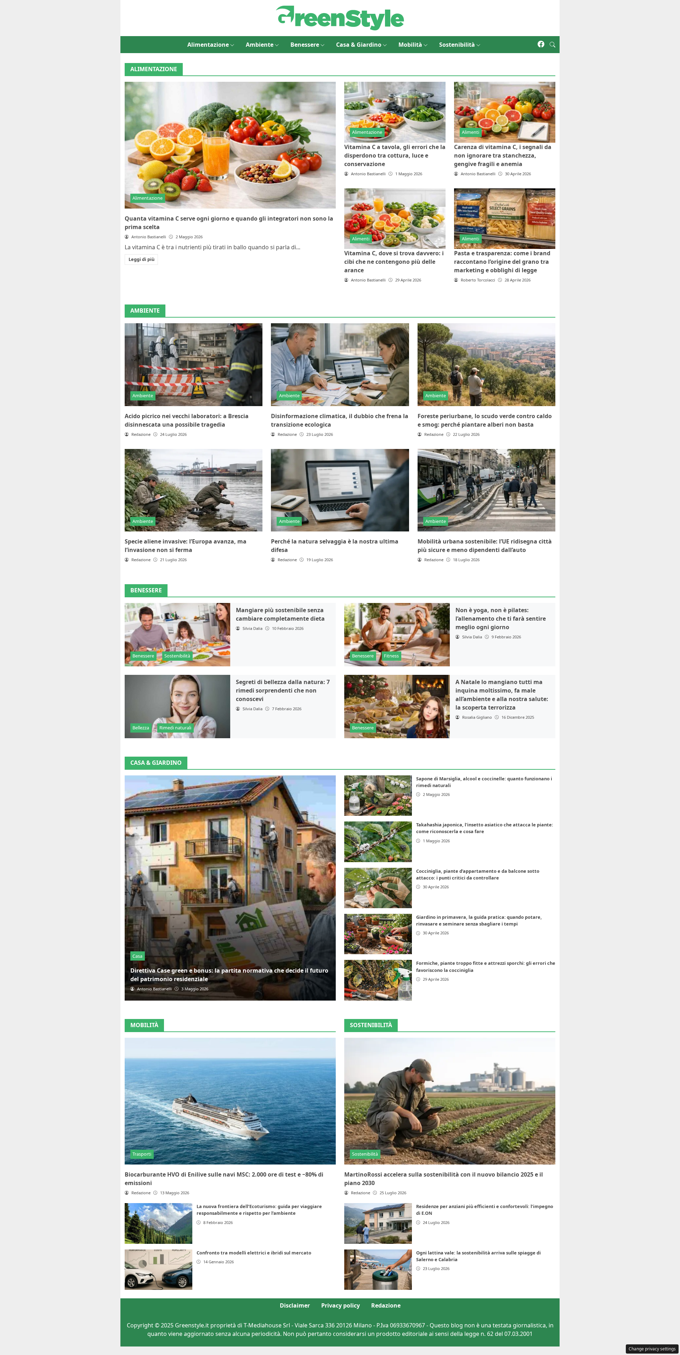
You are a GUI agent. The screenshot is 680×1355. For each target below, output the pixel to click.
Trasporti (141, 1154)
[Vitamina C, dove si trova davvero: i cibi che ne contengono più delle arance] (395, 218)
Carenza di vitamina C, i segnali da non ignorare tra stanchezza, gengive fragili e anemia (502, 155)
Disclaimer (295, 1305)
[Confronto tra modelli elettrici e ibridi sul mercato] (158, 1269)
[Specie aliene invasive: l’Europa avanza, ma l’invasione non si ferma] (193, 490)
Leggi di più (141, 259)
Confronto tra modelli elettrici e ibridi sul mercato (254, 1252)
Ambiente (259, 45)
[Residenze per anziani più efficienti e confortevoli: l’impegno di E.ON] (378, 1223)
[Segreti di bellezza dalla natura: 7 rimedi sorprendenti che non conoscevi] (177, 706)
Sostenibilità (457, 45)
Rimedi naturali (175, 727)
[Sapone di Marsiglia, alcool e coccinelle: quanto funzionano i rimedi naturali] (378, 795)
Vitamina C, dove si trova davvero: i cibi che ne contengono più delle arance (394, 261)
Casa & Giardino (358, 45)
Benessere (304, 45)
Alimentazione (208, 45)
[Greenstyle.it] (340, 17)
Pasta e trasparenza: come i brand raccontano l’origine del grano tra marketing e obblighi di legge (502, 261)
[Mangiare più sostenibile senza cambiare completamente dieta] (177, 634)
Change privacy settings (652, 1349)
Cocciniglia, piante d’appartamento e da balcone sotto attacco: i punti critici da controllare (477, 874)
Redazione (386, 1305)
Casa (137, 956)
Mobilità (410, 45)
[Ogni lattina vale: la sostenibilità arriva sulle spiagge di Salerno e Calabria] (378, 1269)
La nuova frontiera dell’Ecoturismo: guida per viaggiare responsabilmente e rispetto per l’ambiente (259, 1209)
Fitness (391, 656)
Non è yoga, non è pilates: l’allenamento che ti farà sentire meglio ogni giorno (500, 618)
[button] (552, 44)
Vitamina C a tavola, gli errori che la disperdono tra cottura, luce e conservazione (395, 155)
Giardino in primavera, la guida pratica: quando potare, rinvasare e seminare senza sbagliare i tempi (479, 920)
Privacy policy (340, 1305)
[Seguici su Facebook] (541, 45)
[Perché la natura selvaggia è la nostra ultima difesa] (340, 490)
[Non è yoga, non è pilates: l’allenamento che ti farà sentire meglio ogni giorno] (397, 634)
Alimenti (470, 132)
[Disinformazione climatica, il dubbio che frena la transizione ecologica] (340, 364)
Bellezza (140, 727)
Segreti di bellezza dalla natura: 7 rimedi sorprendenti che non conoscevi (283, 690)
